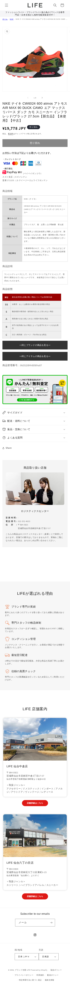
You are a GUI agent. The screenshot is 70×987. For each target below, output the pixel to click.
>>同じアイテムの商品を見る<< (35, 356)
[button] (6, 5)
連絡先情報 (49, 980)
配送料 (10, 134)
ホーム (5, 19)
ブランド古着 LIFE (22, 970)
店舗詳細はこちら (35, 803)
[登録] (51, 922)
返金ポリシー (56, 970)
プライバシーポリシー (24, 975)
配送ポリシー (53, 975)
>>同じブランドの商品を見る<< (35, 345)
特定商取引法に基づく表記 (30, 980)
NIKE (11, 19)
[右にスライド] (42, 97)
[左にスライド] (27, 97)
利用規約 (40, 975)
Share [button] (9, 447)
